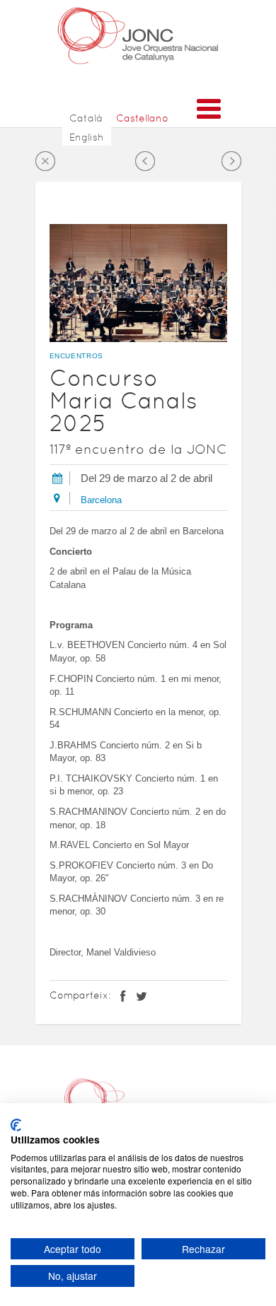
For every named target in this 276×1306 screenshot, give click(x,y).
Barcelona (101, 500)
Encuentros (77, 356)
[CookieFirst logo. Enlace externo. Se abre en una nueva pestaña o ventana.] (16, 1125)
